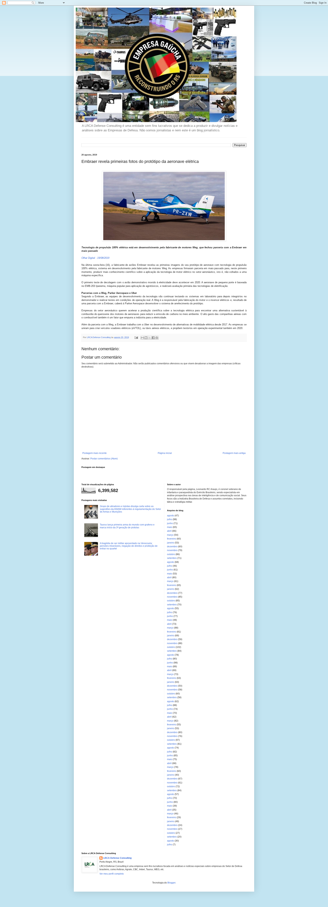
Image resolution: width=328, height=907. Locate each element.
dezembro (172, 546)
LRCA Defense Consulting (117, 858)
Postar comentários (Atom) (104, 458)
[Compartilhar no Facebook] (153, 338)
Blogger (171, 882)
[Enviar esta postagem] (136, 337)
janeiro (170, 542)
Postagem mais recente (94, 453)
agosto (170, 515)
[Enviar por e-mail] (142, 338)
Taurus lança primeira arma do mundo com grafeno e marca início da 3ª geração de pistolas (127, 526)
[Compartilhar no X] (149, 338)
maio (169, 527)
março (170, 535)
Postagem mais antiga (234, 453)
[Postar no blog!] (146, 338)
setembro (172, 558)
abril (169, 531)
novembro (172, 550)
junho (170, 523)
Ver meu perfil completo (111, 873)
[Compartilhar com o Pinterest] (157, 338)
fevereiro (171, 538)
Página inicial (165, 453)
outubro (171, 554)
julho (169, 519)
